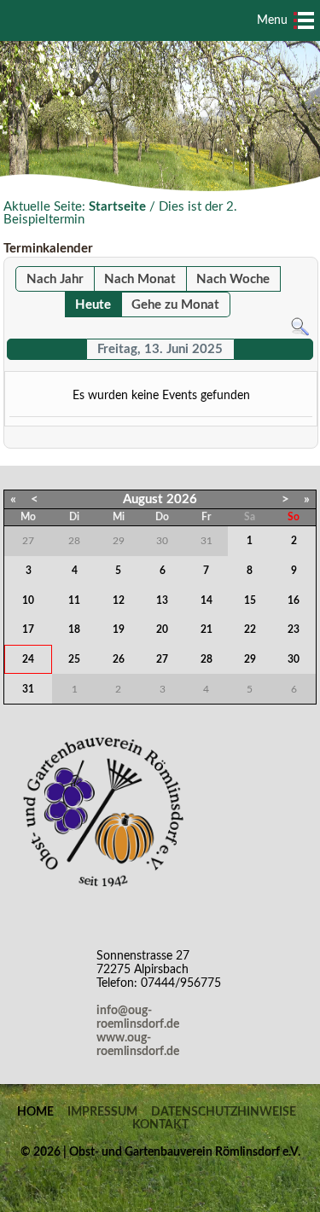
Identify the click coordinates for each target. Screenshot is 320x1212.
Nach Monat (140, 279)
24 (28, 659)
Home (35, 1112)
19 (119, 629)
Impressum (102, 1112)
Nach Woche (233, 279)
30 (294, 659)
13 (162, 600)
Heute (93, 305)
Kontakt (160, 1125)
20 (162, 629)
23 (294, 629)
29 (250, 659)
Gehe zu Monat (175, 305)
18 (74, 629)
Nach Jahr (55, 279)
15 (250, 600)
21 (206, 629)
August (143, 499)
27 (162, 659)
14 (206, 600)
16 (294, 600)
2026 (181, 499)
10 (28, 600)
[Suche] (300, 326)
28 (206, 659)
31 (28, 689)
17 (28, 629)
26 (119, 659)
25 (74, 659)
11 (74, 600)
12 (119, 600)
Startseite (117, 206)
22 (250, 629)
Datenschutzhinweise (223, 1112)
